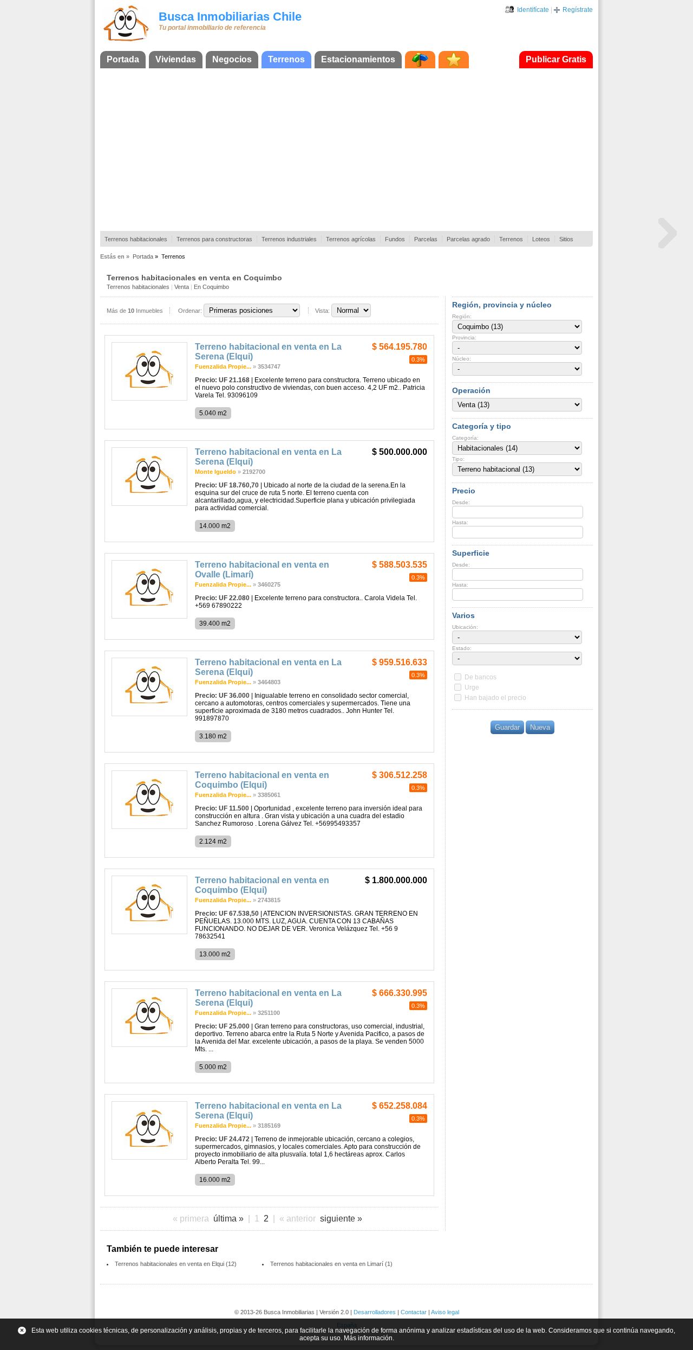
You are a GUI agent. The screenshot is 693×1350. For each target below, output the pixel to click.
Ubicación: (465, 627)
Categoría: (465, 438)
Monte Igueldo (215, 471)
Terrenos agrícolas (351, 239)
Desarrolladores (375, 1312)
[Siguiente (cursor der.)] (667, 232)
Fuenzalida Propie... (223, 366)
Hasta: (460, 522)
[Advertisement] (346, 150)
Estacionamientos (358, 59)
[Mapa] (420, 59)
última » (228, 1218)
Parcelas (425, 239)
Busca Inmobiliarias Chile (230, 16)
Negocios (232, 59)
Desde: (461, 502)
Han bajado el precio (495, 698)
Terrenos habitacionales (135, 239)
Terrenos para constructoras (214, 239)
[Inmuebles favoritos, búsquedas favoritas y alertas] (454, 59)
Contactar (414, 1312)
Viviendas (175, 59)
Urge (472, 687)
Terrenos (286, 59)
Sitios (566, 239)
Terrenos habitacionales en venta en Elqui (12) (176, 1264)
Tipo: (458, 459)
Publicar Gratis (556, 59)
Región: (462, 316)
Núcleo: (461, 359)
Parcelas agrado (468, 239)
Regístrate (578, 10)
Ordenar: (190, 310)
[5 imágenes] (149, 1045)
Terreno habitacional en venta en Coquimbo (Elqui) (262, 779)
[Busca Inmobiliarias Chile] (126, 42)
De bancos (480, 677)
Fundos (395, 239)
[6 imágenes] (149, 398)
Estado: (462, 648)
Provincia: (464, 337)
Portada (123, 59)
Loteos (541, 239)
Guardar (507, 727)
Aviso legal (445, 1312)
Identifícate (533, 10)
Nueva (540, 727)
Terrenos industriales (289, 239)
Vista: (322, 310)
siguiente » (341, 1218)
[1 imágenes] (149, 932)
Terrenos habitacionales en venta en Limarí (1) (331, 1264)
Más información (368, 1338)
